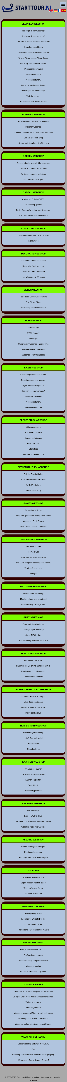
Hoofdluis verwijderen (33, 47)
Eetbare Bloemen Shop (33, 138)
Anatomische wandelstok (33, 877)
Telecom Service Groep (33, 888)
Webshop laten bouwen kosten (33, 63)
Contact (33, 1080)
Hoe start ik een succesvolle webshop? (33, 42)
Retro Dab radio (33, 443)
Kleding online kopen (33, 852)
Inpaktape (33, 338)
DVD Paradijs (33, 328)
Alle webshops (33, 810)
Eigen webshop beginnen (33, 385)
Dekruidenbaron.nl (33, 713)
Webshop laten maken (33, 69)
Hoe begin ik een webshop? (33, 31)
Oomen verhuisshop (33, 438)
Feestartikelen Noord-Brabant (33, 480)
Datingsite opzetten (33, 913)
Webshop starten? (33, 80)
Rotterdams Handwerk (33, 677)
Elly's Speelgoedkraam (33, 702)
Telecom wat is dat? (33, 894)
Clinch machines (33, 427)
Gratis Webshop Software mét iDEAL (33, 641)
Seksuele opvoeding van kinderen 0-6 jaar (33, 821)
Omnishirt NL (33, 785)
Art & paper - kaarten (33, 769)
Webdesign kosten (33, 1002)
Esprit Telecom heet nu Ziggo (33, 883)
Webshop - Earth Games (33, 521)
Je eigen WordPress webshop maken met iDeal (33, 997)
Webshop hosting (33, 966)
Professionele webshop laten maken (33, 53)
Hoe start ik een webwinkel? (33, 391)
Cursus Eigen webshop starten (33, 375)
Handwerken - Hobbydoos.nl (33, 671)
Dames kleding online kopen (33, 847)
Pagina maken (33, 1077)
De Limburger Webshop (33, 733)
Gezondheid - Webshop (33, 594)
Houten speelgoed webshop (33, 707)
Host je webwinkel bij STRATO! (33, 950)
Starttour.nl (21, 1077)
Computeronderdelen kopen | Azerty (33, 235)
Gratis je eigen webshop (33, 630)
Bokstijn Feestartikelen (33, 474)
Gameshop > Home (33, 510)
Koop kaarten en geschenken (33, 557)
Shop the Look (33, 749)
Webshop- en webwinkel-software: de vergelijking (33, 1055)
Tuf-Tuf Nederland (33, 485)
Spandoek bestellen (33, 396)
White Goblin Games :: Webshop (33, 527)
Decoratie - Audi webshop (33, 266)
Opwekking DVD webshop (33, 349)
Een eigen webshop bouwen (33, 380)
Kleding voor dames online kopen (33, 858)
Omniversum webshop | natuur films (33, 344)
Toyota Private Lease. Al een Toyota (33, 58)
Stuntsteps (33, 449)
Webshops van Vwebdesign (33, 91)
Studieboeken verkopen (33, 179)
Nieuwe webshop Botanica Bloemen (33, 143)
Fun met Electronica (33, 433)
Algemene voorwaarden (51, 1077)
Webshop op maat (33, 74)
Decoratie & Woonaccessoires (33, 261)
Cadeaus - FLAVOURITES (33, 199)
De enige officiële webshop (33, 774)
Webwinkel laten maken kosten (33, 102)
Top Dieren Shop (33, 302)
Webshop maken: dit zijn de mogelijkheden (33, 1024)
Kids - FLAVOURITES (33, 816)
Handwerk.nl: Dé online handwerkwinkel (33, 666)
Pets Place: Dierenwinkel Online (33, 297)
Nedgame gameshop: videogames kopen (33, 516)
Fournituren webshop (33, 660)
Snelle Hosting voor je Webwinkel (33, 961)
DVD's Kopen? (33, 333)
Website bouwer (33, 96)
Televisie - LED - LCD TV (33, 454)
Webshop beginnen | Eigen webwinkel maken (33, 1013)
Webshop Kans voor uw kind (33, 827)
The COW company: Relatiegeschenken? (33, 563)
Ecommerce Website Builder (33, 919)
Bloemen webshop (33, 127)
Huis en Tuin (33, 744)
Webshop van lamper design (33, 85)
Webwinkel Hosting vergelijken (33, 971)
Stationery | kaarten (33, 791)
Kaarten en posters (33, 780)
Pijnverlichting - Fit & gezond (33, 604)
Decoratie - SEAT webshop (33, 271)
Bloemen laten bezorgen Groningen (33, 121)
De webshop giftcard (33, 205)
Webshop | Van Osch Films (33, 355)
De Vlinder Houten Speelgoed (33, 696)
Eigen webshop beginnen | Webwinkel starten (33, 991)
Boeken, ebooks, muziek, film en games (33, 163)
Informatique (33, 241)
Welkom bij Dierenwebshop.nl (33, 308)
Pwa (33, 1049)
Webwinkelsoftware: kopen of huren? (33, 1060)
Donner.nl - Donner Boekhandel (33, 169)
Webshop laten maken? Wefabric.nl (33, 1019)
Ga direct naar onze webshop (33, 174)
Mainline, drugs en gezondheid (33, 599)
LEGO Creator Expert (33, 924)
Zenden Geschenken (33, 568)
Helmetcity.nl (33, 552)
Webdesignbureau (33, 1008)
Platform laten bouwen (33, 955)
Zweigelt (33, 574)
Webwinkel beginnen (33, 407)
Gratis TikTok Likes (33, 635)
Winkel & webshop (33, 490)
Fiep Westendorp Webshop (33, 277)
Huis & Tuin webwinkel (33, 738)
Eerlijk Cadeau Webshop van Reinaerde (33, 210)
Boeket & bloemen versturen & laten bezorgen (33, 132)
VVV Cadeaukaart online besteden (33, 216)
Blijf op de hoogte (33, 546)
